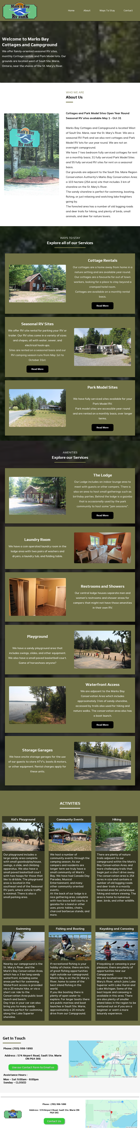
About (87, 10)
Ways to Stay (107, 10)
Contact (128, 10)
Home (71, 10)
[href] (103, 1059)
